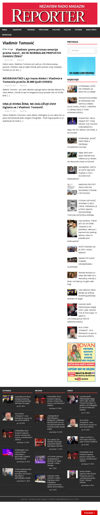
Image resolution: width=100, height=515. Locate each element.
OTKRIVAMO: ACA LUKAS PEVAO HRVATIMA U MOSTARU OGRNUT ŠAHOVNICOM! (22, 454)
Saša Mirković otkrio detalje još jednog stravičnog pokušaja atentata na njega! (23, 399)
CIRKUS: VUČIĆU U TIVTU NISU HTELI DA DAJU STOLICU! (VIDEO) (88, 439)
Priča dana (43, 30)
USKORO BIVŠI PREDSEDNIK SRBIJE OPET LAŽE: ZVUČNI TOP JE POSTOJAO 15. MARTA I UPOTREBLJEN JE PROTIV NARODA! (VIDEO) (88, 403)
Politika (56, 30)
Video (70, 390)
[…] (19, 70)
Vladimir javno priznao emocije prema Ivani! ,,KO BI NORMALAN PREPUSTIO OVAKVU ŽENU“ (32, 53)
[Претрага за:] (82, 50)
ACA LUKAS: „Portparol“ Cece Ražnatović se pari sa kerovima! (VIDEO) (23, 416)
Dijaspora (17, 30)
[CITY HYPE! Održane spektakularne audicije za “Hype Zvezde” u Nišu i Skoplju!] (40, 462)
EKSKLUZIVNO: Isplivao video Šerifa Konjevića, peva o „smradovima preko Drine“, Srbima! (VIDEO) (88, 477)
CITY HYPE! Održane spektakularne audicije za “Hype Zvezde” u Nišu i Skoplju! (55, 461)
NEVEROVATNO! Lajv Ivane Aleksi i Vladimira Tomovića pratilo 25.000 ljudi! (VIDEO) (32, 80)
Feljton (67, 30)
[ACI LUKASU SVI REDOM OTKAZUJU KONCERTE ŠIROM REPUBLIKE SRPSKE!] (40, 445)
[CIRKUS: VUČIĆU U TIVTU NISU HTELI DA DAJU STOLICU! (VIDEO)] (72, 443)
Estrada (78, 30)
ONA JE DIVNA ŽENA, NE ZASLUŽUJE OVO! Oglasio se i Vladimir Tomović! (29, 105)
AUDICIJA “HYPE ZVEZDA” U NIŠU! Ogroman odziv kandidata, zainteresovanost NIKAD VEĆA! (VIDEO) (55, 481)
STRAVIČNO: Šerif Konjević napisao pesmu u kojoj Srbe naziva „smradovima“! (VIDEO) (23, 435)
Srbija (4, 30)
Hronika (31, 30)
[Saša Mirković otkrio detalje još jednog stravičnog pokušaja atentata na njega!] (8, 402)
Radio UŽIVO (91, 30)
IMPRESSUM (6, 35)
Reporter (20, 60)
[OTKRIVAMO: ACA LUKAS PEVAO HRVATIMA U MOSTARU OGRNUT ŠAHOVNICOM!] (8, 455)
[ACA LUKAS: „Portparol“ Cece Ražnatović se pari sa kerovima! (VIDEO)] (8, 419)
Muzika (38, 390)
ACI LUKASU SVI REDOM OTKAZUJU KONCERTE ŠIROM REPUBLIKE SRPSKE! (55, 442)
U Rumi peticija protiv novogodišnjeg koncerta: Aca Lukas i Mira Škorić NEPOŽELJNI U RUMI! (23, 473)
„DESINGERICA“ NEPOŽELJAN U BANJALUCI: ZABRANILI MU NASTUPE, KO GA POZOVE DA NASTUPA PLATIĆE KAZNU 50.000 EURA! (56, 422)
